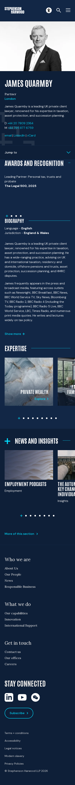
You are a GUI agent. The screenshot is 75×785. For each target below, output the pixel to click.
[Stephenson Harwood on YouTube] (22, 697)
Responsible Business (20, 587)
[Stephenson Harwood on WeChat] (35, 697)
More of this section (19, 534)
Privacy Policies (14, 763)
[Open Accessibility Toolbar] (49, 10)
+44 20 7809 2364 (20, 123)
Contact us (13, 652)
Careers (11, 664)
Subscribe (17, 713)
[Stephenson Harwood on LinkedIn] (9, 697)
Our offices (13, 658)
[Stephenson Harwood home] (14, 10)
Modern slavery (14, 756)
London (10, 99)
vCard (31, 135)
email (8, 135)
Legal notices (13, 748)
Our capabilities (16, 613)
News (9, 580)
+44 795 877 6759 (20, 128)
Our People (13, 574)
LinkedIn (19, 135)
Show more (13, 334)
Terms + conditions (17, 733)
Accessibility (13, 740)
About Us (11, 568)
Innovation (13, 619)
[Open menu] (68, 10)
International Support (21, 625)
